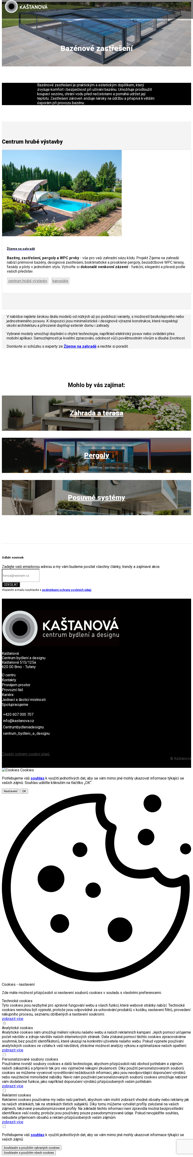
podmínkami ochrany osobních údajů (66, 590)
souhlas (37, 778)
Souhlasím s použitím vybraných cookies (32, 1147)
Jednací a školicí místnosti (24, 699)
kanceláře (60, 281)
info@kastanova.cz (18, 721)
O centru (9, 675)
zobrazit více (12, 1018)
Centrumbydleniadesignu (23, 727)
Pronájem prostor (16, 685)
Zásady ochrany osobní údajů (26, 754)
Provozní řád (12, 690)
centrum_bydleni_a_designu (26, 733)
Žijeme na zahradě (80, 346)
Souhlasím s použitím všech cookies (29, 1152)
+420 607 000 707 (18, 714)
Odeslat (11, 584)
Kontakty (9, 680)
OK (24, 791)
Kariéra (7, 695)
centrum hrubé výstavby (27, 281)
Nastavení (10, 791)
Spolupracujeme (15, 704)
